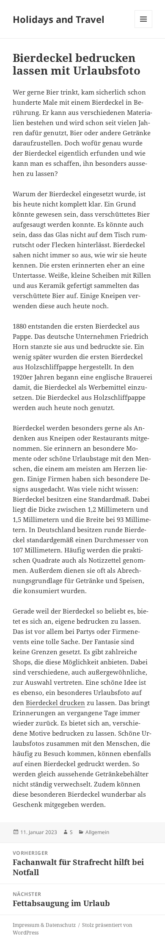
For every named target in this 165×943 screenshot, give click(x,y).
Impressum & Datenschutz (44, 925)
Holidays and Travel (58, 19)
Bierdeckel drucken (55, 702)
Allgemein (97, 832)
